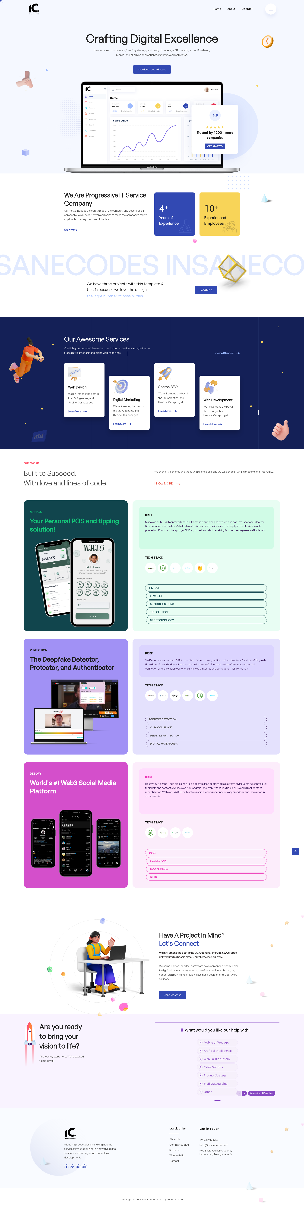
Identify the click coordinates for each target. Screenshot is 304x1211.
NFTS (153, 876)
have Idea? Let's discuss (152, 69)
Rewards (174, 1150)
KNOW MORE (163, 483)
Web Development (218, 400)
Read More (206, 290)
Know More (70, 229)
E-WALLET (156, 596)
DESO (152, 852)
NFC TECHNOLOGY (162, 620)
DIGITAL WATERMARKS (164, 743)
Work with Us (176, 1155)
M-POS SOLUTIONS (162, 604)
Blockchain (158, 860)
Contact (247, 9)
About (231, 9)
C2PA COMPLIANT (161, 727)
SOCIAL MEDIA (159, 868)
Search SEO (168, 387)
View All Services (225, 353)
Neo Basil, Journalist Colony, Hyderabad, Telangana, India (216, 1152)
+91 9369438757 (209, 1139)
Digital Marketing (126, 399)
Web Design (77, 387)
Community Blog (179, 1144)
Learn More (75, 411)
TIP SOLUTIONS (159, 612)
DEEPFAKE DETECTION (163, 719)
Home (217, 9)
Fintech (154, 587)
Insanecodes (150, 1199)
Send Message (172, 995)
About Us (174, 1139)
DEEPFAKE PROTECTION (165, 735)
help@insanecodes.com (214, 1145)
